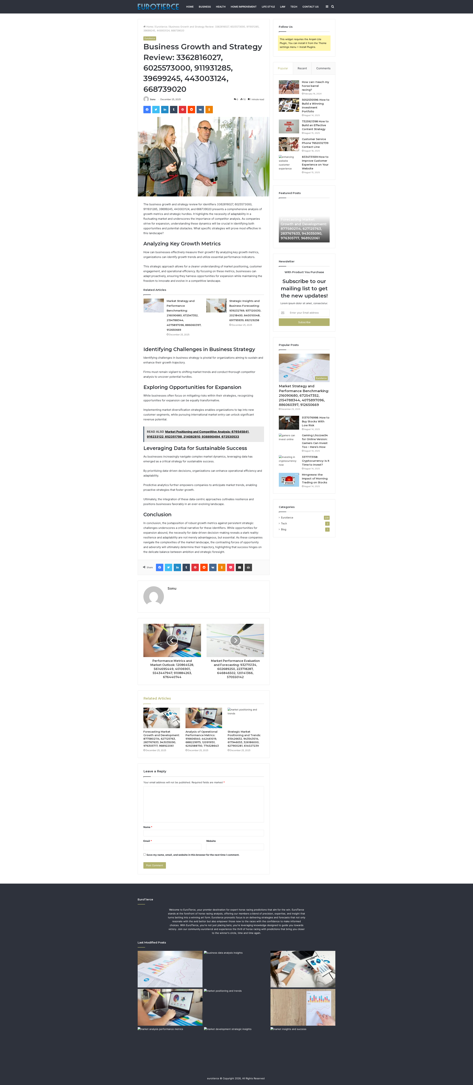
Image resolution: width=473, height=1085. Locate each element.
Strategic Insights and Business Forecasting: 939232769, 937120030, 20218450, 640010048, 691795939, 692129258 (245, 310)
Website (211, 840)
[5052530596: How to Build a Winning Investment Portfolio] (289, 105)
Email (147, 840)
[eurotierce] (158, 7)
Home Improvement (244, 6)
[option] (304, 222)
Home (190, 6)
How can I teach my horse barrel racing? (315, 85)
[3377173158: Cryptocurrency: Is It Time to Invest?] (289, 462)
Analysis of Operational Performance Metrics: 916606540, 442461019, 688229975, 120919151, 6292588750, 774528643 (202, 738)
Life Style (268, 6)
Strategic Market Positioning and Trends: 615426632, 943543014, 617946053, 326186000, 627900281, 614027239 (244, 738)
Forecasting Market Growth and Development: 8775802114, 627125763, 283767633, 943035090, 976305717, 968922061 (161, 738)
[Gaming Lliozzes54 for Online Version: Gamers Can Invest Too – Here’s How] (289, 440)
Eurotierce (161, 26)
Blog (283, 529)
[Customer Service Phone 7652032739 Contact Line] (289, 144)
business (205, 6)
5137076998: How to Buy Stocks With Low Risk (315, 421)
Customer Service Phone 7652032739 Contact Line (315, 143)
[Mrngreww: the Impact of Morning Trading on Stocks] (289, 480)
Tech (293, 6)
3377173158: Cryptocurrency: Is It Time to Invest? (315, 460)
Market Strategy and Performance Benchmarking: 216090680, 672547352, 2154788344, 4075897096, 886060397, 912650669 (184, 315)
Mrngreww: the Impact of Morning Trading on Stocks (315, 478)
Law (282, 6)
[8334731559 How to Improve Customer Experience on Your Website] (289, 163)
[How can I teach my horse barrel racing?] (289, 87)
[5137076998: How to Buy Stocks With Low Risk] (289, 423)
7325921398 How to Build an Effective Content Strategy (315, 125)
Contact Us (310, 6)
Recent (302, 68)
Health (221, 6)
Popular (283, 68)
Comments (323, 68)
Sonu (152, 99)
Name (147, 827)
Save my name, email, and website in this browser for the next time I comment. (193, 854)
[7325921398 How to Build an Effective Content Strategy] (289, 126)
